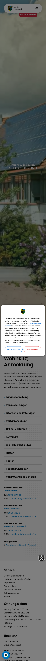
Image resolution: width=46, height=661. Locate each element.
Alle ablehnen (32, 349)
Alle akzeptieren (13, 349)
